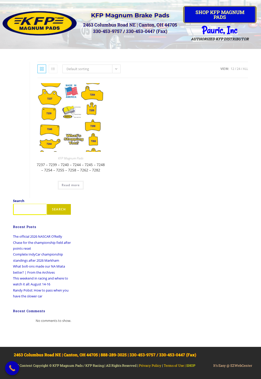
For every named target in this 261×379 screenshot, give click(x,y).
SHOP (190, 365)
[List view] (53, 69)
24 (238, 69)
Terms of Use (174, 365)
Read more (71, 185)
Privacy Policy (150, 365)
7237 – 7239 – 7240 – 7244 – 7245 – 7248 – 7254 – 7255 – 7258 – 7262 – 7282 (71, 167)
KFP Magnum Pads (70, 158)
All (245, 69)
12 (232, 69)
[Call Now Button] (12, 368)
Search (18, 200)
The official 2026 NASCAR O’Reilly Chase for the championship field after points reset (42, 242)
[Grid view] (41, 69)
